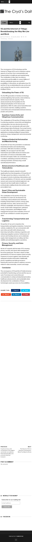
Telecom (10, 38)
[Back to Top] (16, 539)
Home (4, 22)
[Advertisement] (16, 371)
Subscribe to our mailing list (11, 499)
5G (23, 36)
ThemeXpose (19, 536)
